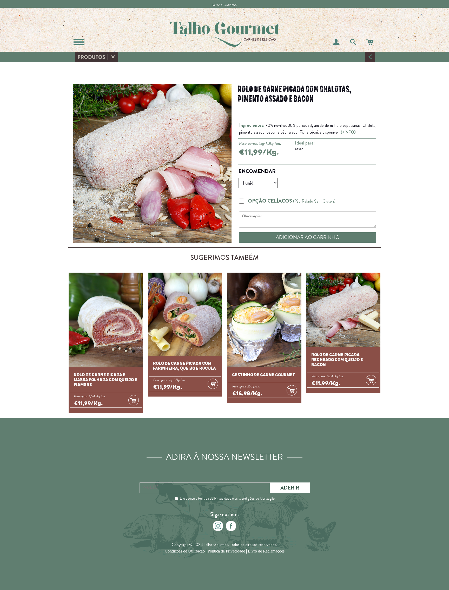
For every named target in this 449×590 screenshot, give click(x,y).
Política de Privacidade (214, 498)
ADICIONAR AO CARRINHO (308, 237)
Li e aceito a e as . (227, 498)
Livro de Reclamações (266, 551)
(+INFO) (348, 132)
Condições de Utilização (257, 498)
